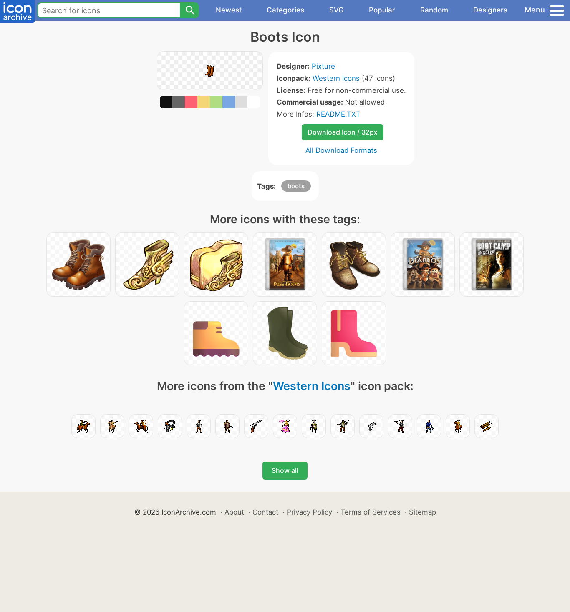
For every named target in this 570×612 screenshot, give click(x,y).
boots (296, 186)
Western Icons (336, 78)
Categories (285, 10)
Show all (285, 470)
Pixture (323, 66)
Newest (229, 10)
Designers (490, 10)
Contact (265, 512)
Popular (382, 10)
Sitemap (422, 512)
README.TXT (338, 114)
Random (434, 10)
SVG (336, 10)
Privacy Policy (309, 512)
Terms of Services (370, 512)
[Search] (189, 10)
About (234, 512)
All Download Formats (341, 150)
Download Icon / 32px (343, 132)
